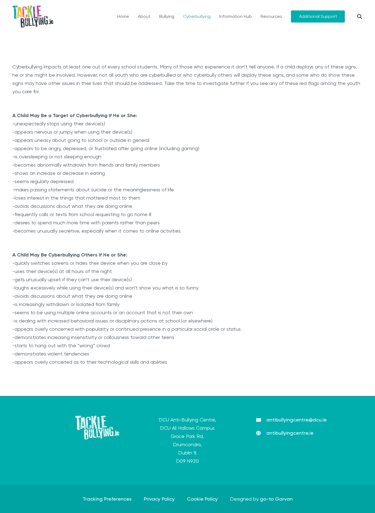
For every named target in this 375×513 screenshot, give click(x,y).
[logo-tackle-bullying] (32, 16)
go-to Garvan (276, 499)
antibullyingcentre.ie (290, 433)
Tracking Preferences (107, 499)
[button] (359, 16)
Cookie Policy (202, 499)
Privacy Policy (159, 499)
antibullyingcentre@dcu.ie (296, 420)
